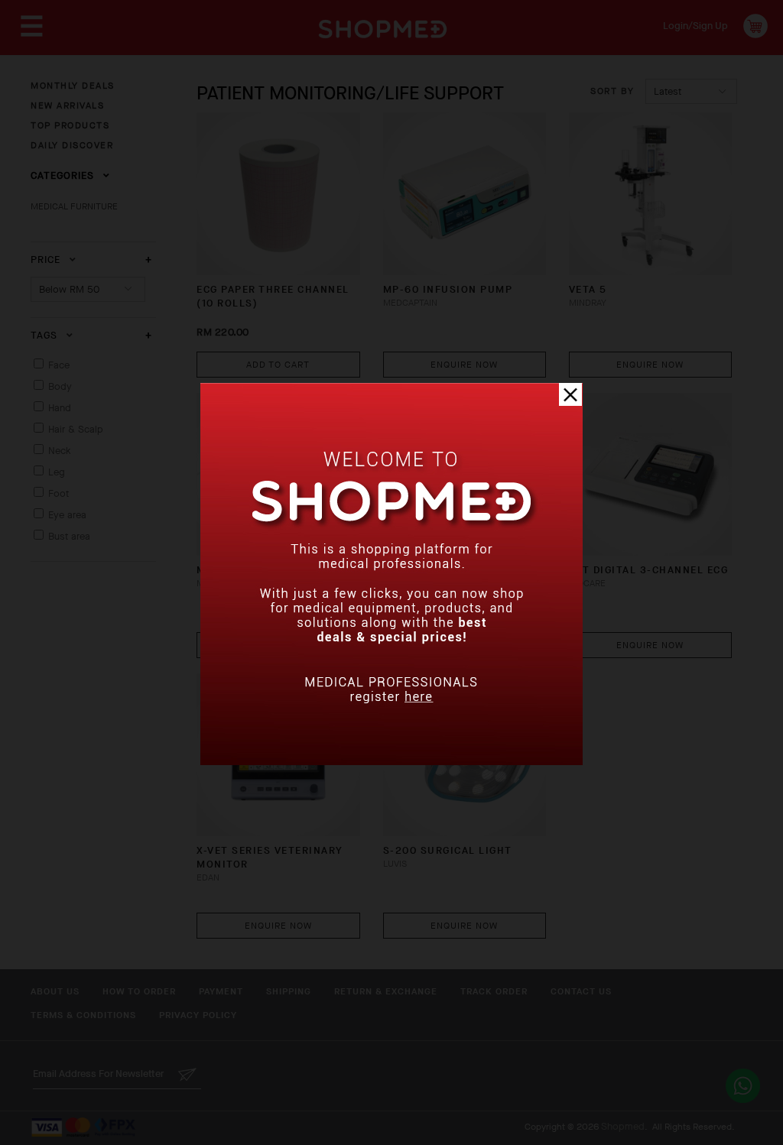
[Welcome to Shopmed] (391, 761)
